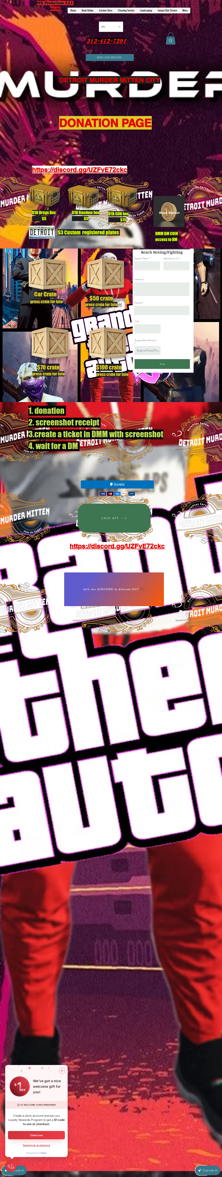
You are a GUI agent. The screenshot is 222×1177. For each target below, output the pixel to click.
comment (139, 279)
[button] (170, 38)
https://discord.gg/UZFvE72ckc (117, 546)
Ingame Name (141, 258)
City (137, 321)
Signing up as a (172, 258)
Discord (138, 303)
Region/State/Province (146, 341)
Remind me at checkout (36, 1145)
